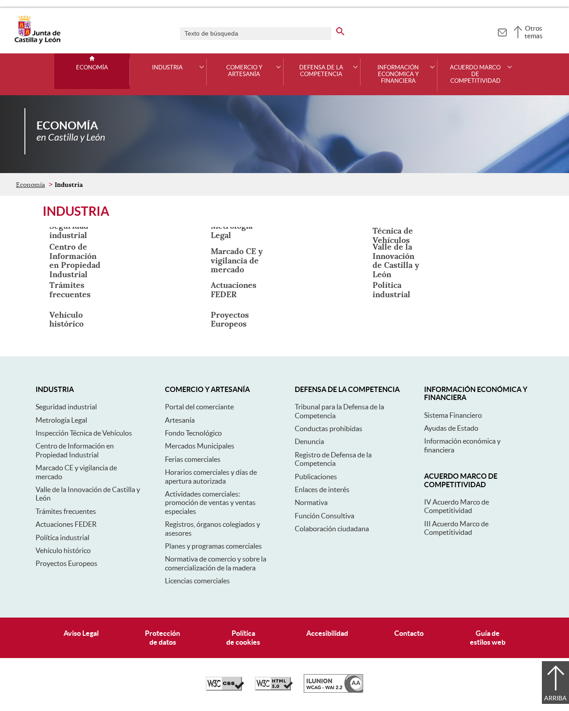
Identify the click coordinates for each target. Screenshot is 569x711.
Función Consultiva (324, 516)
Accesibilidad (327, 633)
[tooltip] (502, 31)
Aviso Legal (81, 633)
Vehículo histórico (63, 550)
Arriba (555, 698)
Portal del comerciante (199, 407)
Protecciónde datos (162, 637)
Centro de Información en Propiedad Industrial (75, 450)
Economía (92, 68)
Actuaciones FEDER (66, 524)
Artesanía (180, 420)
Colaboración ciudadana (332, 529)
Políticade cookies (243, 637)
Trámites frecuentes (66, 511)
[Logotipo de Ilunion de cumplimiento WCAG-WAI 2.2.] (333, 690)
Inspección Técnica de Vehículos (84, 433)
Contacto (409, 633)
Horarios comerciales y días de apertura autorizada (211, 476)
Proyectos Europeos (66, 563)
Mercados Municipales (199, 446)
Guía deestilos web (487, 637)
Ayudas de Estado (451, 428)
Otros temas (534, 32)
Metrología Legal (61, 420)
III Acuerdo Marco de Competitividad (456, 528)
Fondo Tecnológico (193, 433)
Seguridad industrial (66, 407)
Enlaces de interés (322, 489)
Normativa (311, 502)
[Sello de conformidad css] (225, 688)
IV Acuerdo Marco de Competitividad (456, 506)
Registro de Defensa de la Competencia (333, 459)
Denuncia (309, 441)
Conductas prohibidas (328, 428)
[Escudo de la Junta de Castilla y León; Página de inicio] (37, 41)
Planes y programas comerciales (213, 546)
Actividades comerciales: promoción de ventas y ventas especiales (210, 502)
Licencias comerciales (197, 581)
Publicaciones (316, 477)
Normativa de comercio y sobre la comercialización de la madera (215, 563)
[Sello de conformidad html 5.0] (274, 688)
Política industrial (62, 537)
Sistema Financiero (453, 415)
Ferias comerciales (192, 459)
